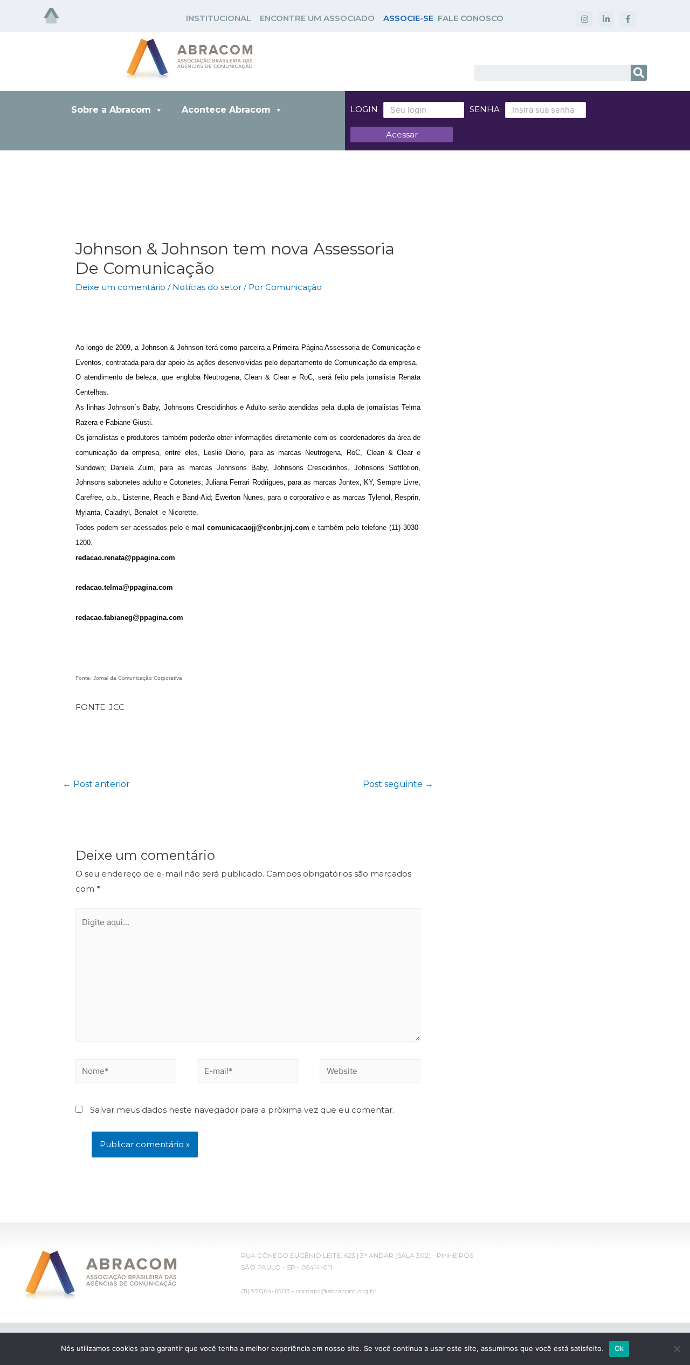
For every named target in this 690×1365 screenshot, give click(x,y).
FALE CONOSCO (470, 18)
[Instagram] (584, 19)
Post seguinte (398, 784)
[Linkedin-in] (606, 19)
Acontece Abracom (226, 110)
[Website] (370, 1073)
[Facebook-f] (627, 19)
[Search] (639, 73)
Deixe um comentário (120, 287)
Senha (485, 109)
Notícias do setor (207, 287)
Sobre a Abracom (111, 110)
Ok (619, 1348)
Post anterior (96, 784)
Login (364, 109)
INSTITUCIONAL (218, 18)
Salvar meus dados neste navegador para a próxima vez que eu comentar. (242, 1110)
